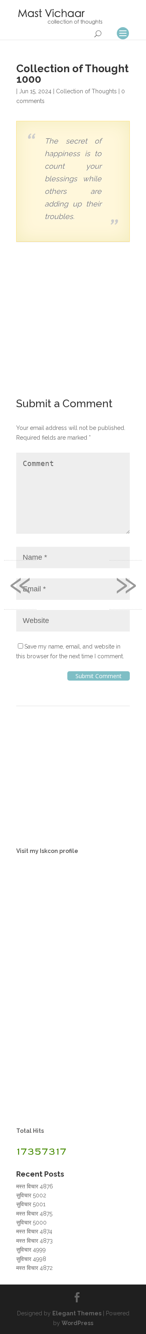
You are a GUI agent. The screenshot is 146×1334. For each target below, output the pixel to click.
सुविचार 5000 (31, 1222)
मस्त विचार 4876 (34, 1186)
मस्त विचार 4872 (34, 1268)
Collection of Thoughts (86, 91)
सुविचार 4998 (31, 1259)
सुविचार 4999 (31, 1249)
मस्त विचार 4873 (34, 1240)
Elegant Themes (76, 1313)
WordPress (77, 1323)
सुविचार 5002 (31, 1195)
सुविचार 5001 (30, 1204)
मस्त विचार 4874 (34, 1231)
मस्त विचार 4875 (34, 1213)
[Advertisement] (73, 321)
